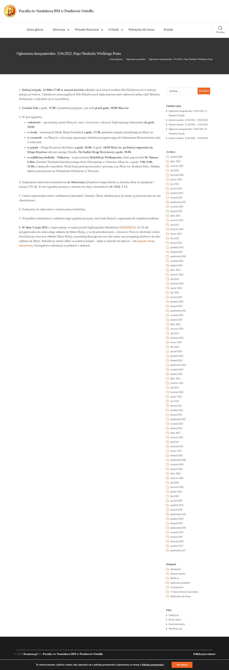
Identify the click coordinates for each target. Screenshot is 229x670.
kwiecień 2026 (177, 175)
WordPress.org (175, 628)
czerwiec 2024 (176, 274)
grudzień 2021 (176, 410)
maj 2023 (174, 333)
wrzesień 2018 (176, 532)
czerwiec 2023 (176, 329)
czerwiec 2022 (176, 383)
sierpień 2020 (176, 469)
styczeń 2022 (176, 405)
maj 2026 (174, 170)
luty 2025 (174, 238)
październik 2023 (178, 310)
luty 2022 (174, 401)
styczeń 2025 (176, 243)
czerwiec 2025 (176, 220)
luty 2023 (174, 347)
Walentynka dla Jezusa (141, 29)
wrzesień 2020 (176, 464)
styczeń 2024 (176, 297)
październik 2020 (178, 460)
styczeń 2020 (176, 500)
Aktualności (175, 569)
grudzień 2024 (176, 247)
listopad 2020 (176, 455)
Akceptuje (182, 664)
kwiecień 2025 (177, 229)
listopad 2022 (176, 360)
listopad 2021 (176, 414)
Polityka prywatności (204, 654)
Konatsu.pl (30, 654)
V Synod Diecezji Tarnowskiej (184, 592)
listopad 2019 (176, 509)
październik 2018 (178, 528)
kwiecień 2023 (177, 338)
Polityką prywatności (153, 664)
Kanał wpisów (175, 619)
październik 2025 (178, 202)
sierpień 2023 (176, 319)
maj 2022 (174, 387)
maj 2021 (174, 442)
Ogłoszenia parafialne (180, 583)
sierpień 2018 (176, 537)
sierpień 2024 (176, 265)
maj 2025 (174, 225)
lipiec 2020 (175, 473)
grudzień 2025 (176, 193)
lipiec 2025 (175, 215)
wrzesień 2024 (176, 261)
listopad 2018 (176, 523)
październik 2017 (178, 550)
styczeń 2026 (176, 188)
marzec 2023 (176, 342)
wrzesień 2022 (176, 369)
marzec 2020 (176, 491)
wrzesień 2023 (176, 315)
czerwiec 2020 (176, 478)
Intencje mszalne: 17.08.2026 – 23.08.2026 (188, 124)
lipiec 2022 (175, 378)
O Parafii (113, 29)
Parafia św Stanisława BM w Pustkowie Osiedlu (73, 654)
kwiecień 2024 (177, 283)
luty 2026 (174, 184)
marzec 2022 (176, 396)
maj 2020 (174, 482)
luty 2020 (174, 496)
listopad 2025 (176, 197)
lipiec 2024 (175, 270)
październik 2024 (178, 256)
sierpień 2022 (176, 374)
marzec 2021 (176, 451)
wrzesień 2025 (176, 206)
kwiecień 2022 (177, 392)
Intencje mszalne (177, 573)
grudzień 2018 (176, 519)
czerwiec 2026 (176, 166)
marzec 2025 (176, 234)
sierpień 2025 (176, 211)
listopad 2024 (176, 252)
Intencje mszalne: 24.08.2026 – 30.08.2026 (188, 120)
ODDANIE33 (127, 227)
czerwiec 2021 (176, 437)
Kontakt (168, 29)
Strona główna (35, 29)
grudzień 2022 (176, 356)
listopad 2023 (176, 306)
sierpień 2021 (176, 428)
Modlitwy (174, 578)
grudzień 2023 (176, 301)
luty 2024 (174, 292)
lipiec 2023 (175, 324)
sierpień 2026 (176, 157)
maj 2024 (174, 279)
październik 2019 (178, 514)
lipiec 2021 (175, 433)
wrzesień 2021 (176, 424)
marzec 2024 (176, 288)
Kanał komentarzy (177, 624)
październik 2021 (178, 419)
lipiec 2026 (175, 161)
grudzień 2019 (176, 505)
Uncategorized (176, 587)
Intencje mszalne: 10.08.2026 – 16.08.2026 (188, 138)
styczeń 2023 (176, 351)
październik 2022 (178, 365)
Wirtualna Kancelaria (87, 29)
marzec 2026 (176, 179)
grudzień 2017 (176, 546)
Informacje (59, 29)
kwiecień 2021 (177, 446)
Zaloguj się (174, 615)
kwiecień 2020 (177, 487)
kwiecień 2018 (177, 541)
